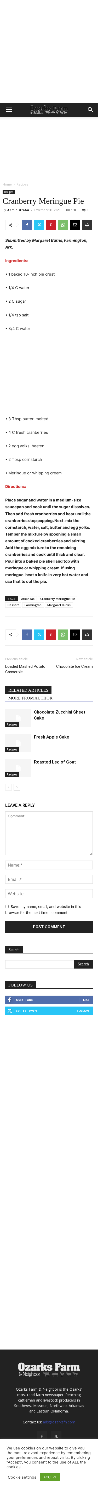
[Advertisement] (49, 51)
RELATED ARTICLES (28, 690)
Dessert (13, 605)
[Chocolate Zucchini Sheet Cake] (18, 718)
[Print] (87, 225)
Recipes (22, 184)
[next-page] (17, 787)
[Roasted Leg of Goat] (18, 768)
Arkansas (27, 599)
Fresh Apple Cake (51, 737)
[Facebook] (27, 225)
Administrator (18, 210)
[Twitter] (39, 225)
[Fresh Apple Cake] (18, 743)
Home (7, 184)
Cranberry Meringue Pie (57, 599)
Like (86, 1000)
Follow (83, 1011)
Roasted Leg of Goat (55, 762)
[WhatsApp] (63, 225)
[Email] (75, 225)
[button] (9, 110)
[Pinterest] (51, 225)
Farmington (33, 605)
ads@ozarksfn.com (59, 1422)
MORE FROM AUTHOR (30, 698)
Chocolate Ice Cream (74, 666)
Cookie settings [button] (22, 1477)
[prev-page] (8, 787)
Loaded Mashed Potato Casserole (25, 669)
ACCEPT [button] (50, 1477)
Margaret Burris (59, 605)
